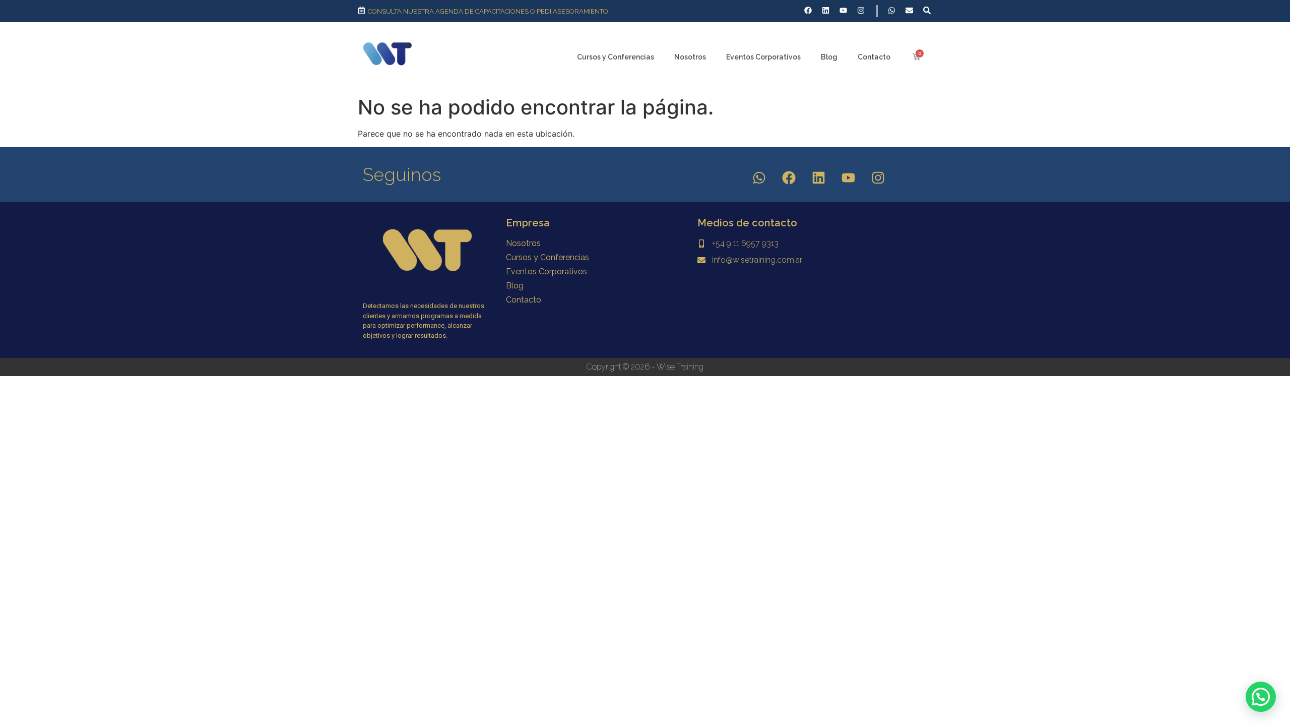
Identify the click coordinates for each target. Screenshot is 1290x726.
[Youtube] (848, 178)
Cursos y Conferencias (615, 57)
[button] (1261, 697)
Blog (829, 57)
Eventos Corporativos (763, 57)
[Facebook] (789, 178)
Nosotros (690, 57)
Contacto (874, 57)
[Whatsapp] (759, 178)
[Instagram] (878, 178)
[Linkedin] (818, 178)
